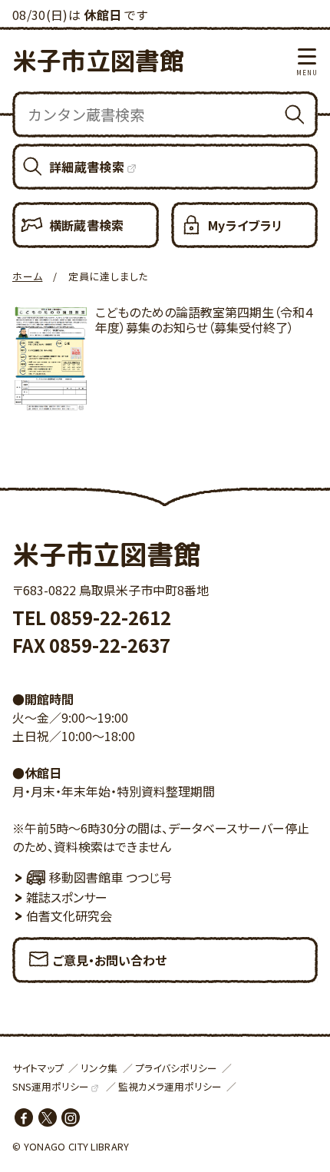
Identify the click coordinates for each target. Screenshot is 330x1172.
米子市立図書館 (98, 61)
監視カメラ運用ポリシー (170, 1086)
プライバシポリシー (176, 1068)
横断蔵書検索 (86, 225)
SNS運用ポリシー (50, 1086)
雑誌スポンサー (66, 897)
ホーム (27, 276)
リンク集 (99, 1068)
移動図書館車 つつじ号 (110, 877)
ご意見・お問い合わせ (110, 960)
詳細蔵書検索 (86, 166)
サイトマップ (38, 1068)
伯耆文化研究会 (69, 915)
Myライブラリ (245, 225)
